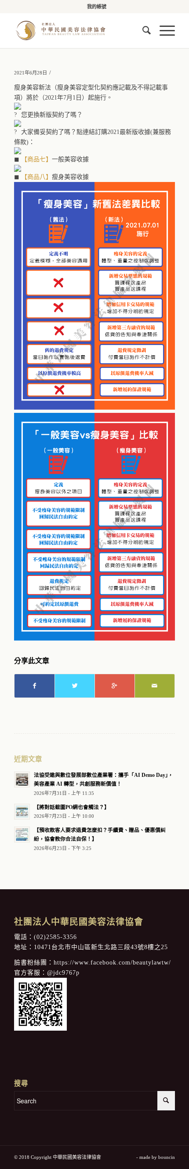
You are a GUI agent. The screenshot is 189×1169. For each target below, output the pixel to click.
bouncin (166, 1157)
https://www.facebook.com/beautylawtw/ (112, 962)
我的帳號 (96, 6)
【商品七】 (36, 159)
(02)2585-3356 (55, 937)
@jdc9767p (63, 972)
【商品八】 (36, 177)
